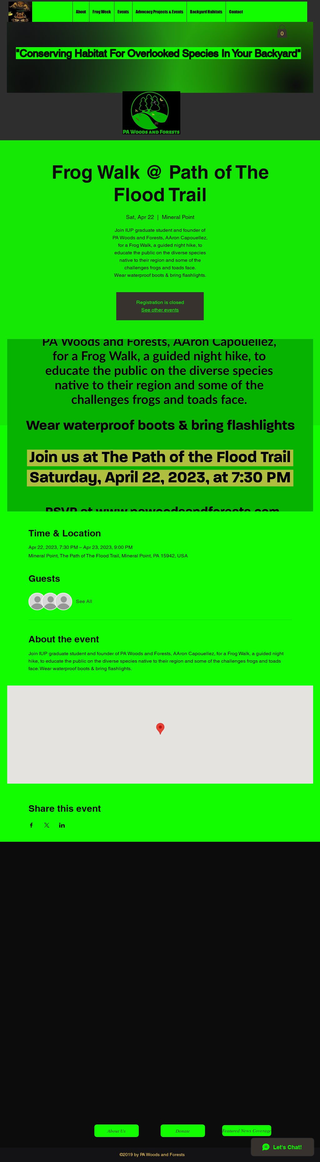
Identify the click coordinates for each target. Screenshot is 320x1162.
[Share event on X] (47, 825)
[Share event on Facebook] (31, 825)
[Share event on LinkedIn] (62, 825)
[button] (282, 31)
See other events (160, 310)
